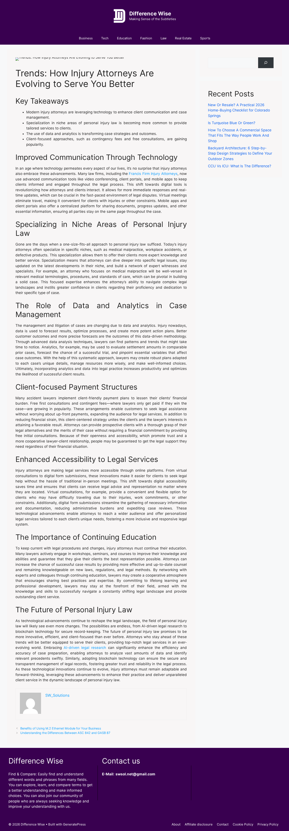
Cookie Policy (243, 824)
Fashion (146, 38)
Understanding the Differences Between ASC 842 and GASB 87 (65, 733)
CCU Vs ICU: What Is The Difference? (239, 166)
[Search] (266, 62)
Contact (222, 824)
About (176, 824)
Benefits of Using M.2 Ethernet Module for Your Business (60, 728)
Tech (105, 38)
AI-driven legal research (85, 648)
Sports (205, 38)
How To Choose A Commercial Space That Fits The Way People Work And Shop (239, 135)
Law (164, 38)
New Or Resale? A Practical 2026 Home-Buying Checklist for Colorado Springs (239, 110)
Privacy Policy (267, 824)
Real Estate (183, 38)
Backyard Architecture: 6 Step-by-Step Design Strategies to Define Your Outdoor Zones (240, 153)
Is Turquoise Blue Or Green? (231, 123)
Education (124, 38)
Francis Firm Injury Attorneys (153, 174)
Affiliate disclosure (199, 824)
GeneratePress (74, 824)
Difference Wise (150, 13)
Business (86, 38)
